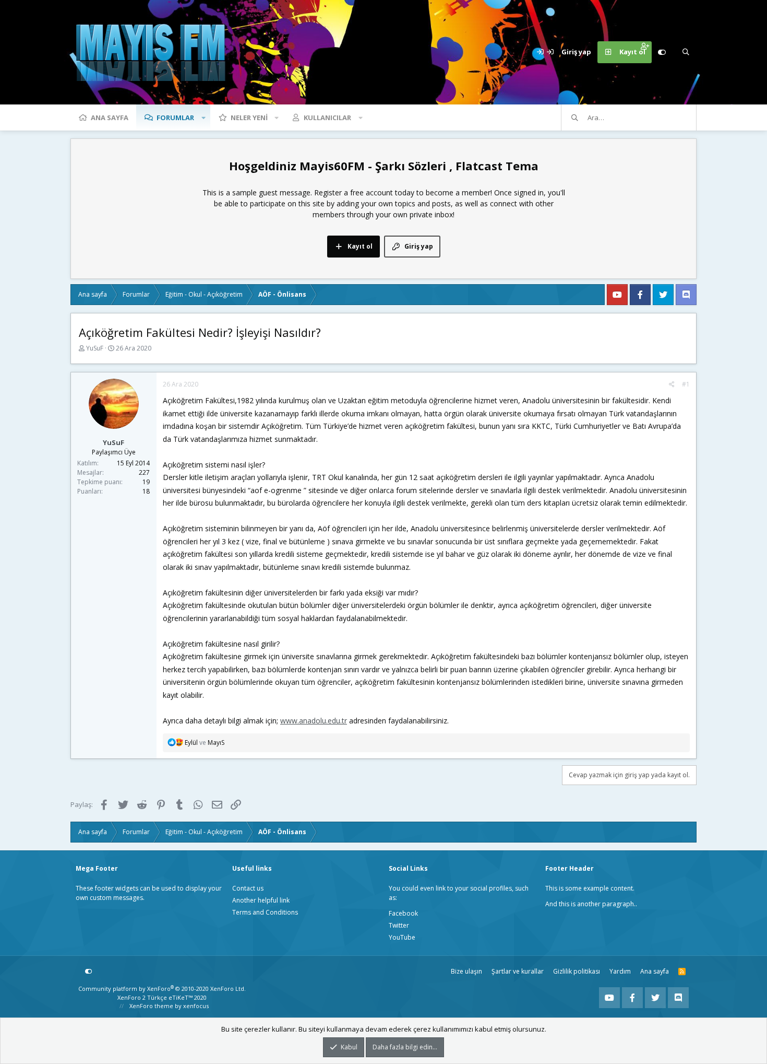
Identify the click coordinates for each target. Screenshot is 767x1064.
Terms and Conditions (265, 912)
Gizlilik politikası (576, 971)
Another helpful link (261, 900)
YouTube (402, 937)
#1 (686, 384)
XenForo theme (151, 1006)
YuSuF (94, 348)
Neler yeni (249, 117)
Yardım (620, 971)
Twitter (399, 925)
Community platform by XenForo (162, 988)
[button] (203, 117)
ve (204, 742)
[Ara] (686, 52)
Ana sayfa (109, 117)
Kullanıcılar (327, 117)
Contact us (247, 888)
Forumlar (175, 117)
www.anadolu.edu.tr (313, 721)
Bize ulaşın (466, 971)
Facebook (403, 913)
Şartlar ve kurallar (518, 971)
